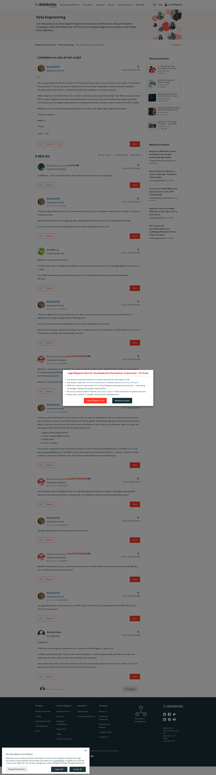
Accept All (78, 769)
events (95, 385)
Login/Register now (95, 400)
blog (102, 391)
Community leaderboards (96, 382)
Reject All (59, 769)
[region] (46, 760)
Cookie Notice (58, 760)
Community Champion (129, 382)
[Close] (85, 750)
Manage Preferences (16, 769)
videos (110, 391)
